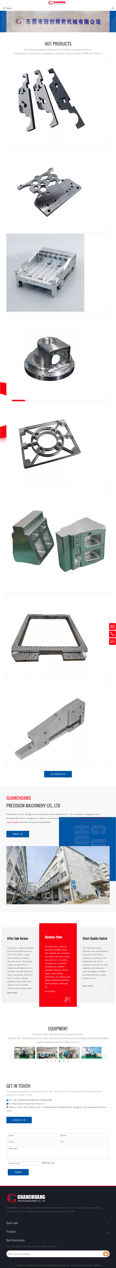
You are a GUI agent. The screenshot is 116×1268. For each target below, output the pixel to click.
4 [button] (60, 1061)
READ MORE (12, 993)
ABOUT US (18, 834)
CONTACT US (19, 1120)
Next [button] (104, 1057)
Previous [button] (11, 1057)
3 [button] (55, 1061)
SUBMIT (18, 1172)
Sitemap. (97, 1265)
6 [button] (68, 1061)
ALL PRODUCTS (58, 774)
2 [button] (51, 1061)
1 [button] (47, 1061)
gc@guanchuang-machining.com (30, 1103)
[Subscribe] (106, 1253)
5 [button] (64, 1061)
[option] (24, 1053)
